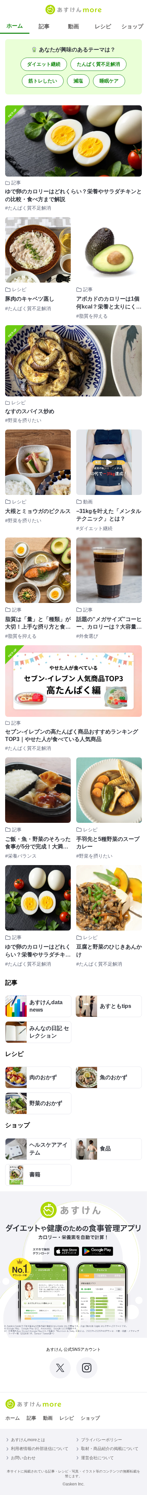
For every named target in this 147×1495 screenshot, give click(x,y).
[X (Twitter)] (60, 1367)
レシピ (103, 26)
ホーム (14, 26)
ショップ (132, 26)
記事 (44, 26)
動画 (73, 26)
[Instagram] (86, 1367)
